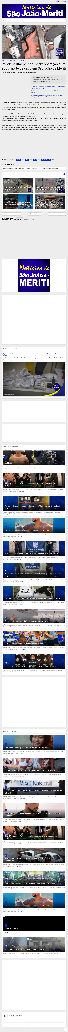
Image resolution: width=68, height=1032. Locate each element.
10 (6, 663)
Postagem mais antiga (57, 214)
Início (3, 60)
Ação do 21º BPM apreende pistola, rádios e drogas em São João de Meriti (32, 553)
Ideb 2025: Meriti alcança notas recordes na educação (25, 644)
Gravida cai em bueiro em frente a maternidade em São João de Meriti (30, 770)
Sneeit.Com (37, 1029)
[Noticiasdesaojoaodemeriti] (8, 1)
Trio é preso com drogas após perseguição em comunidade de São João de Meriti (49, 204)
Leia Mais (15, 468)
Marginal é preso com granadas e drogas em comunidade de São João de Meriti (49, 188)
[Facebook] (2, 1)
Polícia (22, 60)
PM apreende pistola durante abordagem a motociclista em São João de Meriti (34, 599)
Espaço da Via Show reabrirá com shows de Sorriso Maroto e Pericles (30, 883)
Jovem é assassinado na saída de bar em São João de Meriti (27, 531)
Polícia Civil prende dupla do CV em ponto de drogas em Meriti (28, 621)
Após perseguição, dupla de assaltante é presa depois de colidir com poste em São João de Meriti (18, 204)
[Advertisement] (16, 86)
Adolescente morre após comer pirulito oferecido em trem (26, 748)
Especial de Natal (11, 928)
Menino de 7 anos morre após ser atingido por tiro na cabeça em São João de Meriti (47, 96)
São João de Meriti (12, 60)
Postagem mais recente (11, 214)
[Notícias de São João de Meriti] (34, 17)
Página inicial (34, 214)
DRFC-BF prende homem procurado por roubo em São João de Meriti (30, 666)
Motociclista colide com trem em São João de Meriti (24, 949)
